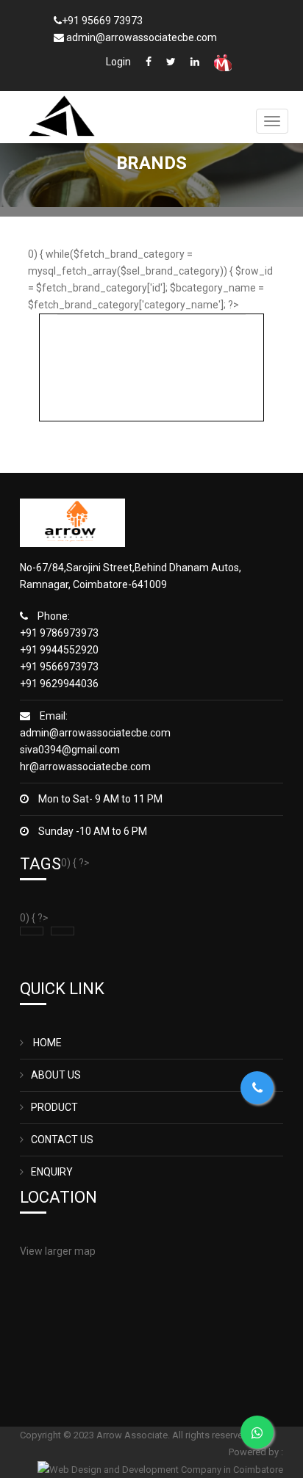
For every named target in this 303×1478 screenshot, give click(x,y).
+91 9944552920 (59, 650)
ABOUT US (56, 1075)
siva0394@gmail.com (70, 750)
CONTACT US (62, 1139)
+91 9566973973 (59, 667)
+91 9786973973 (59, 633)
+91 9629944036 (59, 683)
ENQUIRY (52, 1172)
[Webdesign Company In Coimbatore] (160, 1468)
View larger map (58, 1251)
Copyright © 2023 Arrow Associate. (96, 1435)
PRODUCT (54, 1107)
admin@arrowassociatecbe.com (95, 733)
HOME (46, 1042)
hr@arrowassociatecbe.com (85, 766)
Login (118, 62)
